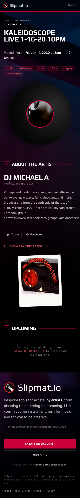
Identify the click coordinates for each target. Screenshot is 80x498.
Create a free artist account (50, 464)
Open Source (22, 491)
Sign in (71, 5)
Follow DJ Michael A (28, 351)
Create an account (40, 443)
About (7, 491)
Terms (37, 491)
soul (41, 68)
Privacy (50, 491)
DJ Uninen (62, 476)
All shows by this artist (23, 246)
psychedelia (14, 73)
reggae (68, 68)
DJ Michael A (13, 24)
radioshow (26, 68)
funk (54, 68)
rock (10, 68)
